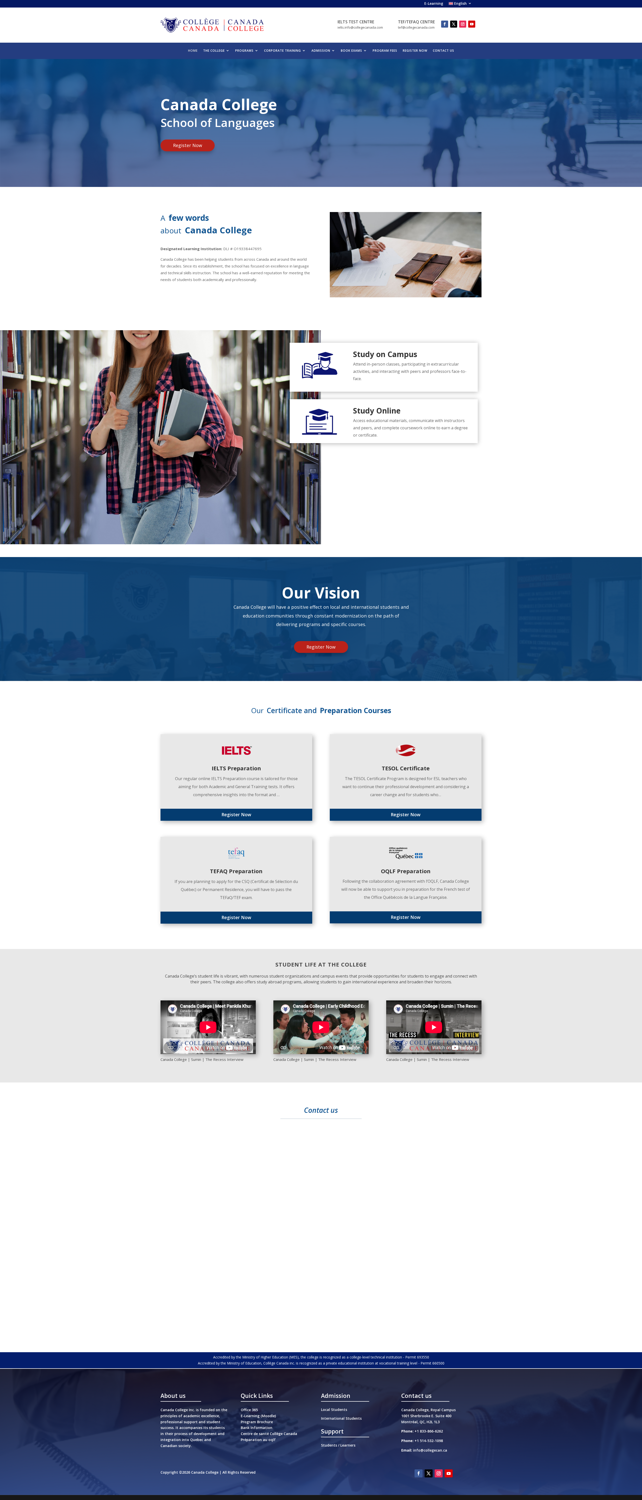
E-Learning (433, 4)
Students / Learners (338, 1445)
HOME (193, 50)
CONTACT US (443, 50)
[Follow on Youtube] (471, 24)
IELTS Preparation (236, 768)
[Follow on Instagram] (462, 24)
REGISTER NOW (415, 50)
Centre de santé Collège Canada (269, 1433)
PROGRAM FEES (385, 50)
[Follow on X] (453, 24)
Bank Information (256, 1427)
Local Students (334, 1409)
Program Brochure (257, 1421)
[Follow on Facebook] (444, 24)
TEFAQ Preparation (236, 871)
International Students (341, 1418)
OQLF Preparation (406, 871)
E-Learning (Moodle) (258, 1415)
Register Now (187, 145)
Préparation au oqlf (258, 1439)
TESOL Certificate (406, 768)
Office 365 (249, 1409)
